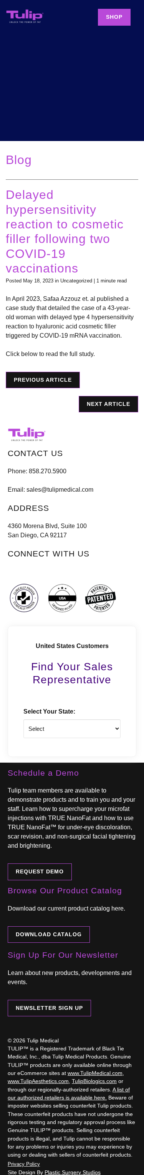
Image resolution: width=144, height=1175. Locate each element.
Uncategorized (76, 281)
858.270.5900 (47, 471)
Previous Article (43, 380)
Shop (114, 17)
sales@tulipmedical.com (59, 489)
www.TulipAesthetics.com (38, 1081)
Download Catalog (49, 934)
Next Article (108, 404)
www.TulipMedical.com (95, 1073)
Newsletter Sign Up (49, 1008)
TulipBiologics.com (94, 1081)
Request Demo (40, 871)
